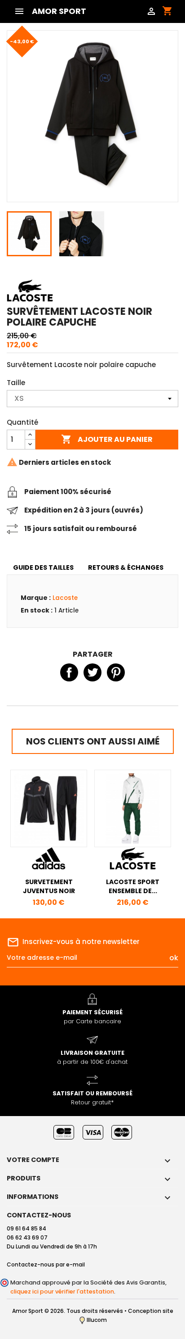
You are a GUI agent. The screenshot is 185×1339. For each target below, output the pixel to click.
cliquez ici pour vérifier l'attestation (62, 1291)
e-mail (75, 1264)
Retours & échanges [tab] (125, 567)
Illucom (96, 1320)
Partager (69, 672)
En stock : (37, 610)
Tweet (92, 672)
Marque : (36, 597)
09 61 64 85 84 (26, 1228)
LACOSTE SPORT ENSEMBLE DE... (132, 886)
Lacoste (65, 598)
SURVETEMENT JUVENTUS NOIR (49, 886)
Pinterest (116, 672)
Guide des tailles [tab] (43, 567)
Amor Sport (59, 11)
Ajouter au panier (107, 439)
